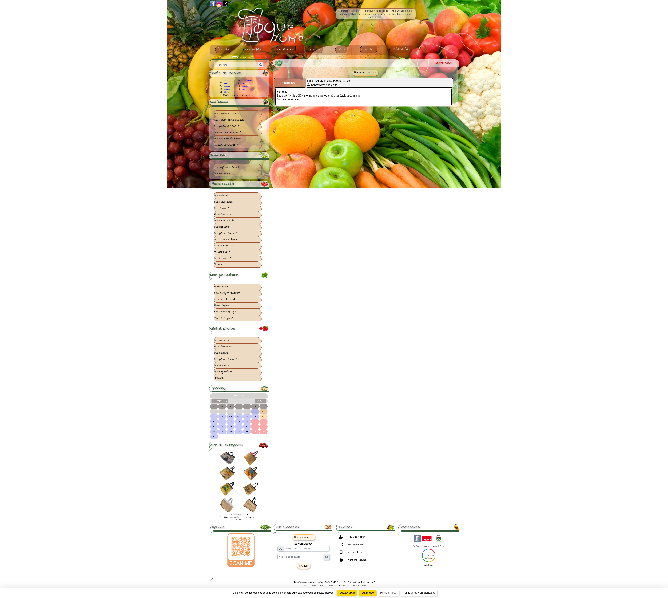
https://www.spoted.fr (323, 84)
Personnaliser (388, 592)
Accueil (234, 56)
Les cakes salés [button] (224, 202)
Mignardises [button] (221, 252)
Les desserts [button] (222, 227)
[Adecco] (427, 538)
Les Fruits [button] (220, 208)
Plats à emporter (224, 318)
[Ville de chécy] (438, 538)
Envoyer (303, 565)
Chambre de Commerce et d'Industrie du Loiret (349, 582)
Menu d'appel (221, 305)
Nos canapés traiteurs (227, 293)
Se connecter (303, 527)
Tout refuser (367, 592)
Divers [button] (218, 264)
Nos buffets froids (225, 299)
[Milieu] (10, 3)
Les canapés (221, 340)
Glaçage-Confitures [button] (225, 145)
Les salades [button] (221, 353)
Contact (366, 527)
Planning (240, 388)
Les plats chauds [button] (224, 233)
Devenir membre (303, 537)
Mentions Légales (357, 560)
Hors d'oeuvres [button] (223, 214)
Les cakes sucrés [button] (225, 221)
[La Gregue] (417, 538)
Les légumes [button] (221, 258)
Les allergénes (222, 173)
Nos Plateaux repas (225, 312)
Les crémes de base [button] (226, 132)
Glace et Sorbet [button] (223, 246)
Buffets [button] (219, 378)
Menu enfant (221, 287)
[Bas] (18, 3)
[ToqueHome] (271, 25)
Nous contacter (356, 537)
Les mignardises (223, 372)
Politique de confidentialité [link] (419, 592)
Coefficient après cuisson (229, 120)
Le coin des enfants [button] (226, 239)
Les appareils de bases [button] (228, 139)
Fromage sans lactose (227, 167)
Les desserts (221, 365)
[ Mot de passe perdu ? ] (303, 572)
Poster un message (365, 72)
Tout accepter (346, 592)
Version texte (355, 552)
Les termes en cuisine (227, 113)
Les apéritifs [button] (222, 196)
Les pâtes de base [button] (225, 126)
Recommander (355, 545)
